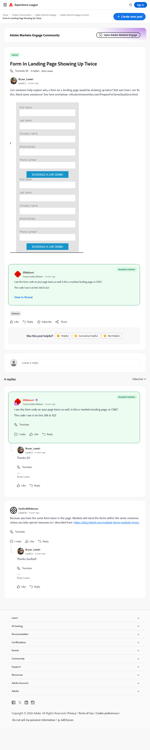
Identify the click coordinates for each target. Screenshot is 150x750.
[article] (74, 417)
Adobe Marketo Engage (45, 15)
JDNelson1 (28, 272)
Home (5, 15)
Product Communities (21, 15)
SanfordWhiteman (28, 508)
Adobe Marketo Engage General (74, 15)
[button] (129, 16)
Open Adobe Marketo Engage (120, 35)
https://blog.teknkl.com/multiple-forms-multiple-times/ (106, 522)
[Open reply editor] (75, 362)
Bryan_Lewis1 (25, 79)
